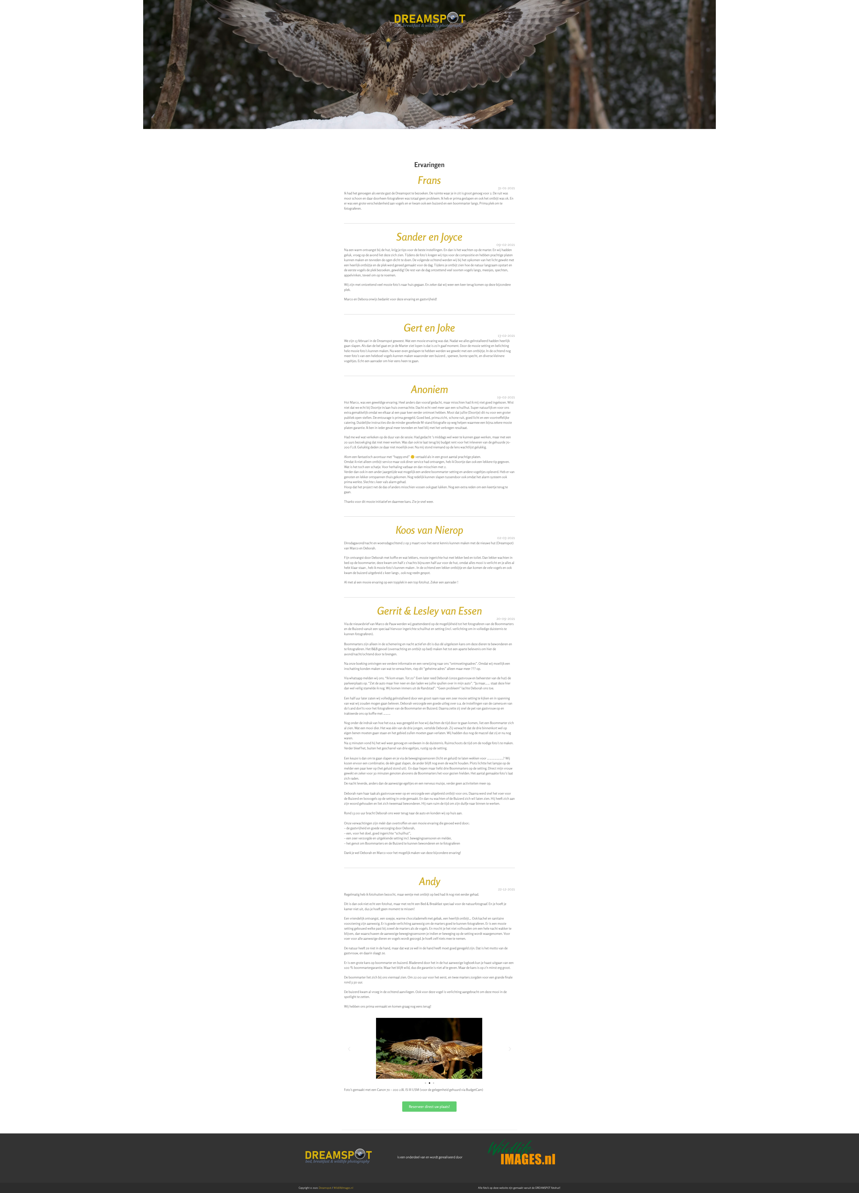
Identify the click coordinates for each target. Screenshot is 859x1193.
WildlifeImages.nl (343, 1187)
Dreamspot (325, 1187)
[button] (349, 1048)
